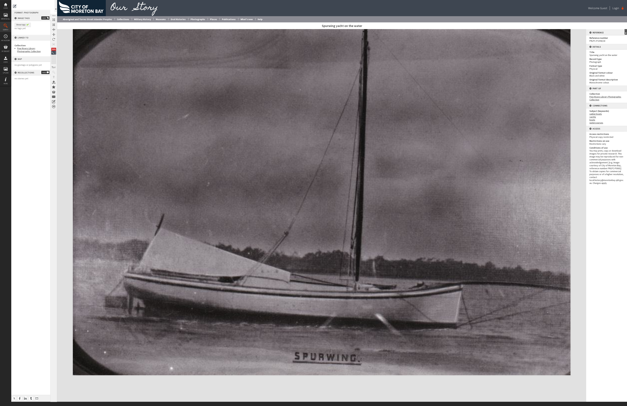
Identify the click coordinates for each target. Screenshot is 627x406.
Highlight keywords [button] (53, 77)
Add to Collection (53, 87)
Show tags (21, 24)
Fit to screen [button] (53, 24)
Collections (123, 19)
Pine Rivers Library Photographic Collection (29, 50)
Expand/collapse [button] (626, 32)
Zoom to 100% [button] (53, 44)
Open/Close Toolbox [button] (56, 6)
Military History (142, 19)
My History (5, 40)
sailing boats (595, 113)
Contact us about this (53, 96)
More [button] (6, 84)
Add (44, 18)
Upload (5, 73)
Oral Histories (178, 19)
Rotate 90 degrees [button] (53, 39)
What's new (247, 19)
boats (592, 119)
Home (5, 8)
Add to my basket (53, 91)
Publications (229, 19)
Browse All (5, 19)
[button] (53, 53)
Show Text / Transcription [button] (53, 67)
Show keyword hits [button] (53, 72)
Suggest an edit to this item (14, 6)
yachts (592, 116)
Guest (603, 8)
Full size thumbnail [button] (53, 19)
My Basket (5, 51)
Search (5, 30)
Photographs (198, 19)
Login (5, 62)
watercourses (596, 122)
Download (53, 82)
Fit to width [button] (53, 29)
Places (213, 19)
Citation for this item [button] (53, 106)
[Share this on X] (14, 397)
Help (260, 19)
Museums (161, 19)
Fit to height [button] (53, 34)
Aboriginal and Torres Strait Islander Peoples (87, 19)
